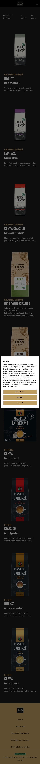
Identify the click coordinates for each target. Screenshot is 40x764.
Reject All (20, 397)
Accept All (20, 403)
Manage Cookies (20, 392)
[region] (20, 382)
